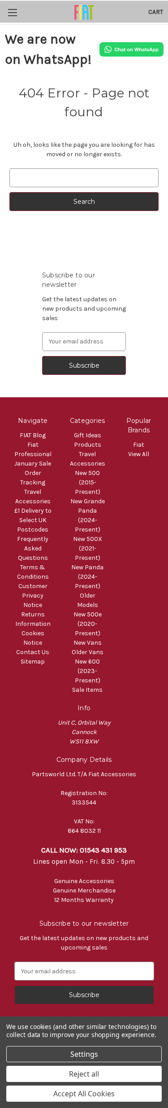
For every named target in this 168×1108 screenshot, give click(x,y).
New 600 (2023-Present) (87, 671)
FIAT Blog (33, 435)
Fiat (138, 444)
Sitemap (33, 661)
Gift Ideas (87, 435)
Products (87, 444)
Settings (84, 1054)
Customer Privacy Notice (32, 595)
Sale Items (87, 690)
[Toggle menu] (12, 12)
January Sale (32, 463)
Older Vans (87, 652)
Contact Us (32, 652)
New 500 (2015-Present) (87, 482)
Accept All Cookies (84, 1094)
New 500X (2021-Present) (87, 548)
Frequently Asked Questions (32, 548)
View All (138, 454)
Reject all (84, 1074)
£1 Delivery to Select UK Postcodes (33, 520)
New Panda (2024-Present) (87, 576)
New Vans (87, 642)
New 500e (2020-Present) (87, 624)
